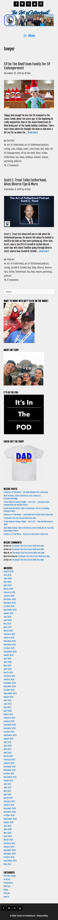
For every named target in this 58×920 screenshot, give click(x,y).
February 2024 (9, 676)
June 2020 (8, 829)
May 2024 (7, 665)
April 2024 (8, 669)
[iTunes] (40, 4)
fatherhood (9, 157)
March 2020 (8, 840)
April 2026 (8, 585)
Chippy (19, 148)
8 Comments (13, 280)
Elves (38, 153)
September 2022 (10, 735)
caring (7, 148)
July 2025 (7, 617)
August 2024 (8, 655)
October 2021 (9, 773)
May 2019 (7, 864)
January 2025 (9, 638)
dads (47, 148)
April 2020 (8, 836)
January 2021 (9, 805)
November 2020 (10, 812)
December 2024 (10, 641)
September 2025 (10, 610)
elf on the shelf (28, 153)
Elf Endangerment (12, 153)
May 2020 (7, 833)
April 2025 (8, 627)
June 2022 (8, 746)
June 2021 (7, 787)
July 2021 (7, 784)
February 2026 (9, 592)
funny (21, 157)
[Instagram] (28, 4)
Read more (33, 132)
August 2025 (8, 613)
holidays (29, 157)
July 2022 (7, 742)
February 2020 (9, 843)
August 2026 (8, 571)
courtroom (34, 148)
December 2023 (10, 683)
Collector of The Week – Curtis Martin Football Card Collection (28, 514)
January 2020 (9, 847)
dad (42, 148)
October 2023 (9, 690)
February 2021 (9, 801)
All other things (10, 876)
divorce (40, 267)
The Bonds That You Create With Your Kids (20, 518)
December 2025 (10, 599)
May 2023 (7, 707)
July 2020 (7, 826)
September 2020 (10, 819)
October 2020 (9, 815)
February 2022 (9, 759)
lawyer (45, 157)
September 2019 (10, 861)
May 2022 (7, 749)
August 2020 (8, 822)
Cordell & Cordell (18, 267)
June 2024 (8, 662)
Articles (10, 140)
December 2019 (10, 850)
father (44, 153)
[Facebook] (16, 4)
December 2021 (10, 766)
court (25, 148)
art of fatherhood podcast (37, 144)
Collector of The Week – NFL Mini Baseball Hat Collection (26, 492)
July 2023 (7, 700)
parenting (8, 161)
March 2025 (8, 631)
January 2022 (9, 763)
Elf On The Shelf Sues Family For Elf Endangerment (27, 66)
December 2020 (10, 808)
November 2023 (10, 686)
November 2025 (10, 603)
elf (51, 148)
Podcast (11, 259)
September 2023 (10, 693)
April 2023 (8, 711)
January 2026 (9, 596)
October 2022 (9, 732)
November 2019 (10, 854)
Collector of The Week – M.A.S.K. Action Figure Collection (26, 534)
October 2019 (9, 857)
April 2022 (8, 753)
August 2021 (8, 780)
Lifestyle (7, 886)
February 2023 (9, 718)
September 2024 (10, 651)
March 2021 (8, 798)
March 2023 (8, 714)
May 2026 (7, 582)
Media (6, 890)
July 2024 (7, 658)
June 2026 (8, 578)
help (33, 271)
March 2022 (8, 756)
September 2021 (10, 777)
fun (16, 157)
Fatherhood (8, 883)
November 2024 (10, 644)
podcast (17, 161)
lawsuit (37, 157)
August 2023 (8, 697)
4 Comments (13, 165)
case (13, 148)
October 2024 (9, 648)
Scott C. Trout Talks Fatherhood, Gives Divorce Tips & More (25, 182)
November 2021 (10, 770)
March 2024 (8, 672)
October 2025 (9, 606)
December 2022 (10, 725)
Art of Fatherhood (15, 144)
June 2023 (8, 704)
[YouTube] (34, 4)
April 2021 (7, 794)
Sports (6, 897)
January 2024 (9, 679)
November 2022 (10, 728)
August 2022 (8, 739)
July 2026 (7, 575)
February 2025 (9, 634)
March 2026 (8, 589)
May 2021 (7, 791)
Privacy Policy (42, 916)
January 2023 (9, 721)
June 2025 (8, 620)
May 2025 (7, 624)
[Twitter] (22, 4)
